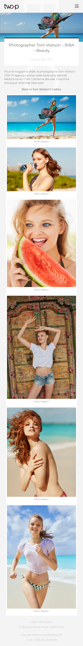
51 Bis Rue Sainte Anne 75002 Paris (41, 627)
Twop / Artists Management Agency (12, 7)
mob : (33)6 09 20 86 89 (41, 640)
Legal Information (41, 622)
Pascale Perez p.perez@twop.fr (41, 635)
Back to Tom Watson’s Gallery (41, 89)
